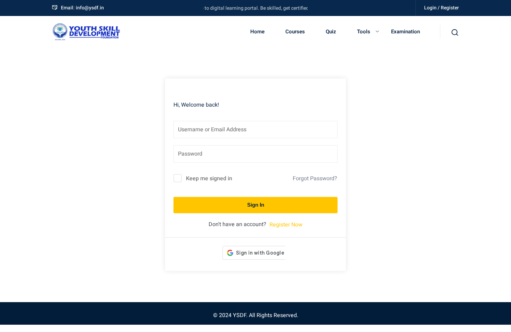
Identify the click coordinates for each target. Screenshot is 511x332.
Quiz (331, 31)
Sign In (255, 205)
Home (257, 31)
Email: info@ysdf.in (82, 7)
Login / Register (441, 7)
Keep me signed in (209, 178)
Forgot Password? (315, 178)
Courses (295, 31)
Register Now (285, 225)
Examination (405, 31)
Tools (363, 31)
